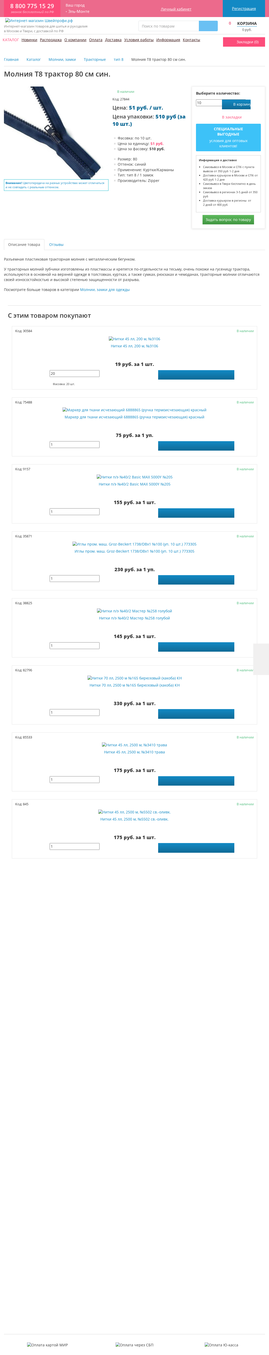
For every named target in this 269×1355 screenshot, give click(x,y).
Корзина (247, 23)
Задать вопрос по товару (228, 219)
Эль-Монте (78, 11)
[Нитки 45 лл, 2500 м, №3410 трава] (134, 745)
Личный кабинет (176, 9)
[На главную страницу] (39, 20)
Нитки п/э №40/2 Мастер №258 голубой (134, 618)
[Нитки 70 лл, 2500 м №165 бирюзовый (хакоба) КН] (134, 678)
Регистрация (244, 8)
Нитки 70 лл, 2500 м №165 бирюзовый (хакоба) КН (135, 685)
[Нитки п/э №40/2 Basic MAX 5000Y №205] (135, 477)
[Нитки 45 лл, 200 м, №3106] (134, 339)
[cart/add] (196, 375)
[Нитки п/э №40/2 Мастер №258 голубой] (134, 611)
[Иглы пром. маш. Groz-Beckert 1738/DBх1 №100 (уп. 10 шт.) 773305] (134, 544)
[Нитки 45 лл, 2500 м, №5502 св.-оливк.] (134, 811)
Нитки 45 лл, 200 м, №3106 (134, 346)
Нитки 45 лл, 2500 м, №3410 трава (134, 752)
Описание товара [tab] (24, 244)
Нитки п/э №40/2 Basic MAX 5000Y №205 (134, 484)
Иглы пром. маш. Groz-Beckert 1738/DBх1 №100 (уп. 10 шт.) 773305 (134, 551)
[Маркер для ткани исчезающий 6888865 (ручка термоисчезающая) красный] (134, 410)
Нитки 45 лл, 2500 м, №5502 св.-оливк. (134, 819)
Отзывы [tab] (56, 244)
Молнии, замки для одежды (105, 289)
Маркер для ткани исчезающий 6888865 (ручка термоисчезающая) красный (134, 417)
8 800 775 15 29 (32, 6)
